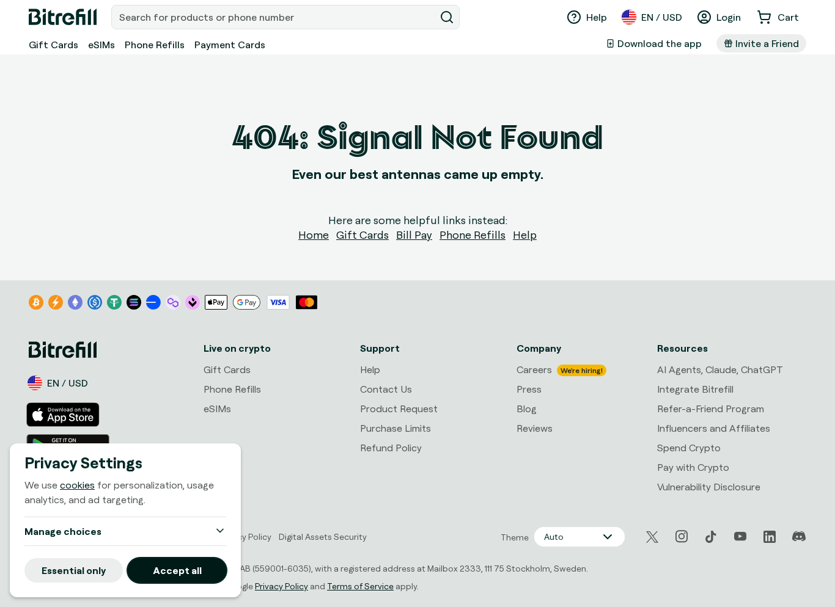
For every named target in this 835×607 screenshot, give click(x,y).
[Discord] (799, 537)
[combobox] (274, 17)
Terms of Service (360, 586)
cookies (77, 485)
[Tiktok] (711, 537)
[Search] (447, 17)
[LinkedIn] (769, 537)
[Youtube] (740, 537)
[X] (652, 537)
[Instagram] (681, 537)
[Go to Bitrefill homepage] (63, 17)
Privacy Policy (281, 586)
